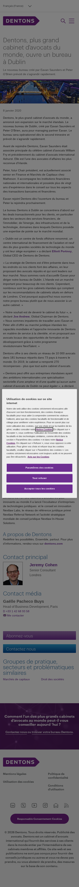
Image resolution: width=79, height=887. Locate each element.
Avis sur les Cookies (38, 457)
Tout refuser (39, 478)
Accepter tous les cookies (39, 488)
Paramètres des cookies (39, 467)
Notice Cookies (44, 429)
